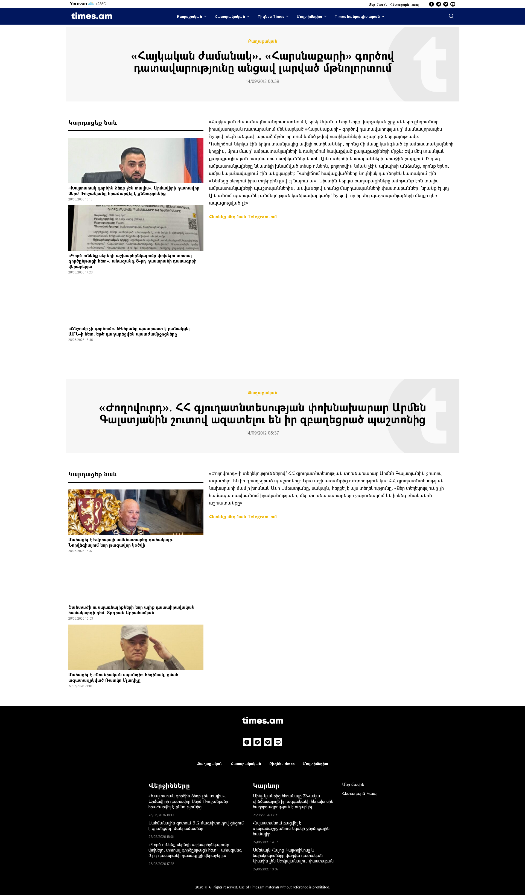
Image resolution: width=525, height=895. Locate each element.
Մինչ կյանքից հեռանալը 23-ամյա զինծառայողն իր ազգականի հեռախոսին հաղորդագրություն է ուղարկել (293, 801)
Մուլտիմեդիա (309, 16)
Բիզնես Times (271, 16)
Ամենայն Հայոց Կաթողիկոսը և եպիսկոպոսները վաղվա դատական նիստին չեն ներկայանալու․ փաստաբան (293, 855)
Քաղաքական (189, 16)
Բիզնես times (281, 763)
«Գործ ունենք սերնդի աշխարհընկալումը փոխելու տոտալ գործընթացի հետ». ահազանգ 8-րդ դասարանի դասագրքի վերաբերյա (132, 260)
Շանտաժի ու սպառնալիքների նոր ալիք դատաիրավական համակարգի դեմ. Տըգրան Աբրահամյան (131, 609)
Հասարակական (230, 16)
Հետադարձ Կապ (404, 4)
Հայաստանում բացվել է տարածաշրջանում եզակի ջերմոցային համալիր (291, 828)
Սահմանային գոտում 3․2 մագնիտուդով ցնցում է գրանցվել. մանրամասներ (196, 825)
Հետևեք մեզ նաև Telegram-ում (243, 216)
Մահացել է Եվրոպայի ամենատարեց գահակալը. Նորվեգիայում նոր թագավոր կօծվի (120, 542)
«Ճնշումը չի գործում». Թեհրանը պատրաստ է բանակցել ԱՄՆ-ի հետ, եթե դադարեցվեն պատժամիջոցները (129, 331)
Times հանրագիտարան (357, 16)
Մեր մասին (378, 4)
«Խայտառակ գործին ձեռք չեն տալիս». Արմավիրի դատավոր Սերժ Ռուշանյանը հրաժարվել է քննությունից (133, 190)
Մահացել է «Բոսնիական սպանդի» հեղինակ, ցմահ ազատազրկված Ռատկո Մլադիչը (123, 677)
